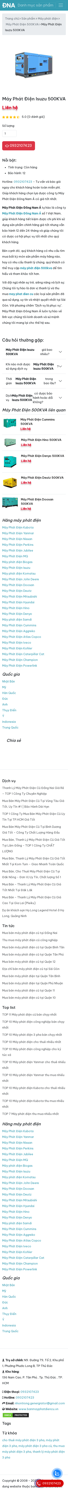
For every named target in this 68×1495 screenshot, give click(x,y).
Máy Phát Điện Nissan (17, 539)
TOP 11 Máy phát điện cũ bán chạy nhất (29, 1014)
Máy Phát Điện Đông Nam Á (21, 213)
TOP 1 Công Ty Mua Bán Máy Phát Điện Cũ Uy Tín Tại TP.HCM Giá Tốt (33, 816)
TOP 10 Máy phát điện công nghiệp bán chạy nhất (33, 1024)
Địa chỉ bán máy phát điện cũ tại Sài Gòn (30, 969)
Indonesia (9, 721)
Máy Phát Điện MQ (15, 556)
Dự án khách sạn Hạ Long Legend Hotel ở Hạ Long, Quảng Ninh (33, 913)
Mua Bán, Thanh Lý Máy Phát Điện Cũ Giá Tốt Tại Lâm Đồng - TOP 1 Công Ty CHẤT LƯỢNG (33, 845)
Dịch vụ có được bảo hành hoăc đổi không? (29, 398)
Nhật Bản (8, 681)
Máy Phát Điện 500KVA (22, 24)
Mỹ (4, 687)
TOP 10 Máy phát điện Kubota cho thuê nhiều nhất (33, 1090)
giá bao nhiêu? (29, 352)
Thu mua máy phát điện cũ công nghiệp (30, 940)
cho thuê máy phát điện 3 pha (23, 1440)
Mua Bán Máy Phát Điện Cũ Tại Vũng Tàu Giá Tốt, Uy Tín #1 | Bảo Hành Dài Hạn (33, 803)
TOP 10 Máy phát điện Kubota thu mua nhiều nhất (33, 1103)
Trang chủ (12, 18)
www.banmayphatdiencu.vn (38, 1409)
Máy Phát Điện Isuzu (16, 568)
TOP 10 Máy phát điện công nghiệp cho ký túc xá (31, 1052)
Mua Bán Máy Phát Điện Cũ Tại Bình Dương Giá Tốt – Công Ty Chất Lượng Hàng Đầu (31, 829)
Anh (5, 704)
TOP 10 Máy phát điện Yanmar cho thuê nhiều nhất (33, 1065)
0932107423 (20, 145)
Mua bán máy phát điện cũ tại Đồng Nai (29, 933)
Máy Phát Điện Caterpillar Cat (23, 654)
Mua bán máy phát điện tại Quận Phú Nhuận (32, 983)
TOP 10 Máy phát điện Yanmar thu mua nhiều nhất (33, 1078)
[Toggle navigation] (61, 5)
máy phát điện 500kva (36, 268)
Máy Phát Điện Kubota (18, 527)
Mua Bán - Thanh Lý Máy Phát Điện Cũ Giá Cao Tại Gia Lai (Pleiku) (31, 900)
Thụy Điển (9, 710)
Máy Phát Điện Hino (16, 608)
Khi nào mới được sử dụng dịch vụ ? (32, 366)
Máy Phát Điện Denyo (17, 614)
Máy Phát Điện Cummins (19, 625)
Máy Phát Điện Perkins (17, 544)
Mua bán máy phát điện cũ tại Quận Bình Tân (33, 947)
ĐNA (8, 5)
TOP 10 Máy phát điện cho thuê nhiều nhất (31, 1042)
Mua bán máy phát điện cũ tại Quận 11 (28, 990)
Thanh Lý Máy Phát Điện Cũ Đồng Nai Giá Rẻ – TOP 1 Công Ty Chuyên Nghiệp (33, 790)
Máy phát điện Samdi (17, 619)
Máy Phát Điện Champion (20, 660)
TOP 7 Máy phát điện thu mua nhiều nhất (30, 1114)
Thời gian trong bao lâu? (31, 381)
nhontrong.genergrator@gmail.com (40, 1403)
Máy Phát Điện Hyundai (18, 602)
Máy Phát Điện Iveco (16, 642)
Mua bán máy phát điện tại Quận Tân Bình (31, 976)
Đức (5, 698)
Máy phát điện (48, 18)
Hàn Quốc (9, 693)
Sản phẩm (28, 18)
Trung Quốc (10, 727)
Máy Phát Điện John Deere (20, 579)
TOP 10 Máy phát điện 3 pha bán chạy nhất (32, 1034)
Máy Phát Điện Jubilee (17, 550)
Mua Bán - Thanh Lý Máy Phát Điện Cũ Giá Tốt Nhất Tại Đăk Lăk (31, 887)
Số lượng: (8, 126)
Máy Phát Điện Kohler (17, 648)
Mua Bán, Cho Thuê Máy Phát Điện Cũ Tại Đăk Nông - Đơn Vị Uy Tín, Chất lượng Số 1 (31, 874)
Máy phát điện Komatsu (19, 573)
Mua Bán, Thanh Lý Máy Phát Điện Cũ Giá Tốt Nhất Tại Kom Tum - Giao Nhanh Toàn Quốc (33, 861)
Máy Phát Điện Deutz (17, 591)
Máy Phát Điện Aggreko (18, 631)
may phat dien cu (21, 294)
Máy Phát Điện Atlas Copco (21, 637)
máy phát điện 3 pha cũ (35, 1446)
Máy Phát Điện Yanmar (18, 533)
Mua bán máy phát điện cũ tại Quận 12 (28, 961)
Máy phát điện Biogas (17, 562)
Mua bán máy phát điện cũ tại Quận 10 (29, 997)
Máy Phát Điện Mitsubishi (19, 596)
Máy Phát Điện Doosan (18, 585)
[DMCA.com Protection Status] (15, 1415)
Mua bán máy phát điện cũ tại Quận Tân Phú (33, 954)
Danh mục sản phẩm (35, 5)
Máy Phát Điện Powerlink (19, 665)
